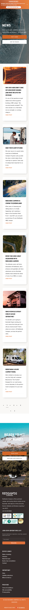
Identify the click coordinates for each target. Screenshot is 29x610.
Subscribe (13, 543)
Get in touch (14, 42)
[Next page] (14, 411)
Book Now (14, 453)
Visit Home (14, 37)
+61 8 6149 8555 (7, 511)
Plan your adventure (13, 7)
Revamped (22, 607)
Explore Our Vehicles (14, 458)
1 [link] (7, 405)
